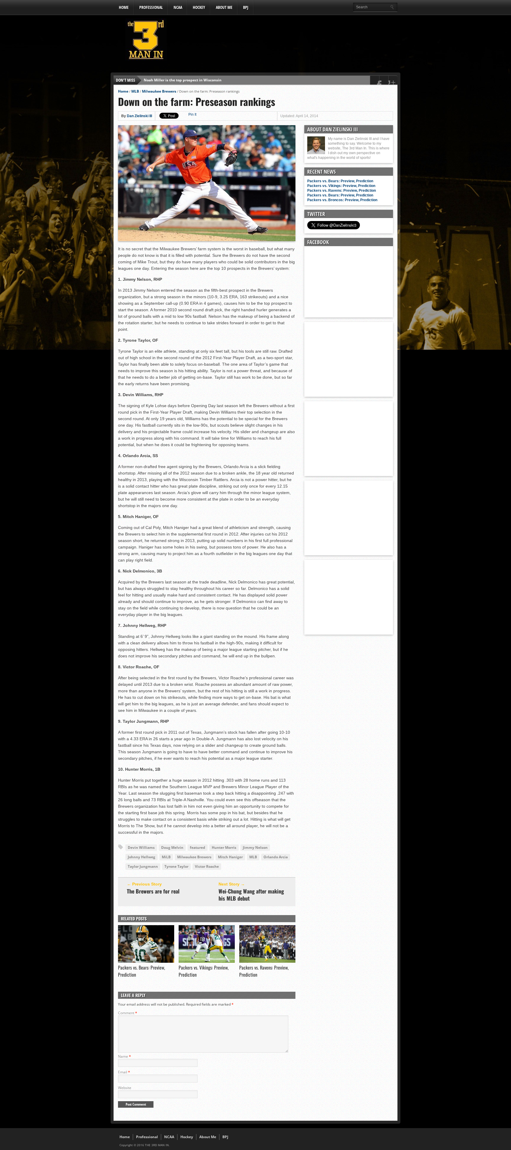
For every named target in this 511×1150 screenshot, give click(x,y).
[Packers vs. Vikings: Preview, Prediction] (207, 961)
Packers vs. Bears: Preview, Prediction (340, 181)
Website (124, 1087)
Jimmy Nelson (255, 847)
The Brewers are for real (153, 891)
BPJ (245, 7)
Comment (127, 1012)
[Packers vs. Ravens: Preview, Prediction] (267, 961)
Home (124, 7)
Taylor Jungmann (143, 866)
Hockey (199, 7)
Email (124, 1072)
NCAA (178, 7)
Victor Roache (207, 866)
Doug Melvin (172, 847)
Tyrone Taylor (176, 866)
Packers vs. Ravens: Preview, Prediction (341, 190)
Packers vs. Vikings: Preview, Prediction (341, 186)
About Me (224, 7)
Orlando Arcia (275, 856)
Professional (151, 7)
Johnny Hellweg (141, 856)
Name (124, 1056)
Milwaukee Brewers (159, 91)
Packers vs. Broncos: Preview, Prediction (342, 200)
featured (197, 847)
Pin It (192, 114)
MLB (135, 91)
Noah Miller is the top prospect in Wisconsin (182, 80)
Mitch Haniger (230, 856)
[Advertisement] (289, 41)
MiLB (166, 856)
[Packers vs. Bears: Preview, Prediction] (146, 961)
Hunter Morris (224, 847)
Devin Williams (141, 847)
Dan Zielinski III (139, 116)
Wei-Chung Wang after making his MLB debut (251, 895)
